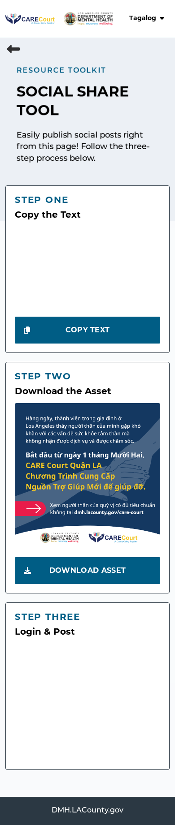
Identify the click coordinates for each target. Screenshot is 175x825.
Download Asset (87, 571)
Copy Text (88, 330)
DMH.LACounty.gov (87, 810)
